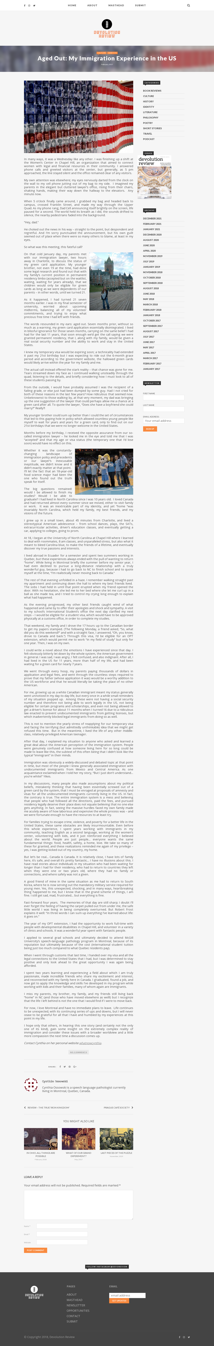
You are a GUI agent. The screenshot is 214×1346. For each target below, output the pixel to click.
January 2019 (151, 266)
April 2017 (149, 352)
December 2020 (152, 234)
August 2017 (151, 331)
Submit (140, 5)
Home (72, 5)
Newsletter (76, 1305)
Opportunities (78, 1311)
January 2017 (151, 369)
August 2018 (151, 288)
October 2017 (152, 320)
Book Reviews (152, 90)
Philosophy (150, 117)
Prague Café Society (117, 1107)
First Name (149, 393)
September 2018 (152, 283)
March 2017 (150, 358)
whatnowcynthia (90, 1043)
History (148, 101)
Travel (147, 133)
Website (27, 1242)
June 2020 (149, 245)
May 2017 (148, 347)
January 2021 (151, 229)
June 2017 (149, 342)
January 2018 (151, 315)
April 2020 (149, 250)
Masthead (116, 5)
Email (27, 1234)
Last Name (148, 405)
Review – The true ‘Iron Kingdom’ (48, 1107)
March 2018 (150, 304)
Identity (112, 53)
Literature (150, 112)
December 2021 (152, 218)
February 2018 (152, 309)
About (92, 5)
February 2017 (152, 363)
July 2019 (148, 261)
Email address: (151, 416)
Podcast (149, 139)
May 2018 (148, 299)
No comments (78, 1052)
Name (27, 1226)
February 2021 (152, 223)
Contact (73, 1316)
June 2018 (149, 293)
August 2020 (151, 240)
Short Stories (152, 128)
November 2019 (152, 256)
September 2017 (152, 326)
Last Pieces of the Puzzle (116, 1152)
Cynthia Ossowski (55, 1081)
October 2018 (152, 277)
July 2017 (148, 336)
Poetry (148, 123)
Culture (102, 53)
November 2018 (152, 272)
